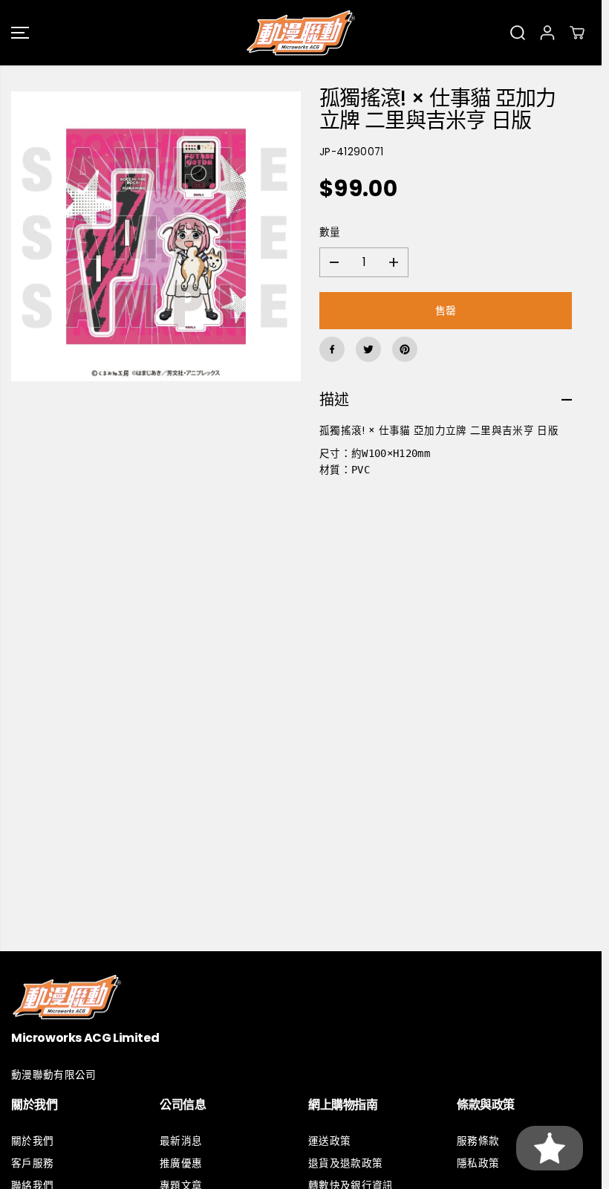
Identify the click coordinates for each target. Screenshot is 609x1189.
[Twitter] (368, 349)
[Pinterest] (404, 349)
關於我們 (32, 1141)
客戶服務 (32, 1163)
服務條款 (478, 1141)
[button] (20, 32)
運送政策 (329, 1141)
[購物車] (577, 32)
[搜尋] (517, 32)
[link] (300, 996)
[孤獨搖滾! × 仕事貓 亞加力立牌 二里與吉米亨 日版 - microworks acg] (156, 236)
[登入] (547, 32)
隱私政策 (478, 1163)
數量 (330, 232)
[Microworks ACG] (300, 32)
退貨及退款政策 (345, 1163)
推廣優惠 (181, 1163)
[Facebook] (332, 349)
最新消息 (181, 1141)
